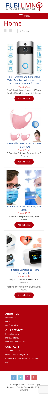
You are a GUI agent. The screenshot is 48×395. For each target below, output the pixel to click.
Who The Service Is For (15, 342)
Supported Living (12, 334)
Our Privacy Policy (12, 325)
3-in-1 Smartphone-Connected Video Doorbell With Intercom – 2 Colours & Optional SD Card (24, 80)
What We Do (10, 317)
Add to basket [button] (24, 98)
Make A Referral (12, 338)
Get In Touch (10, 321)
